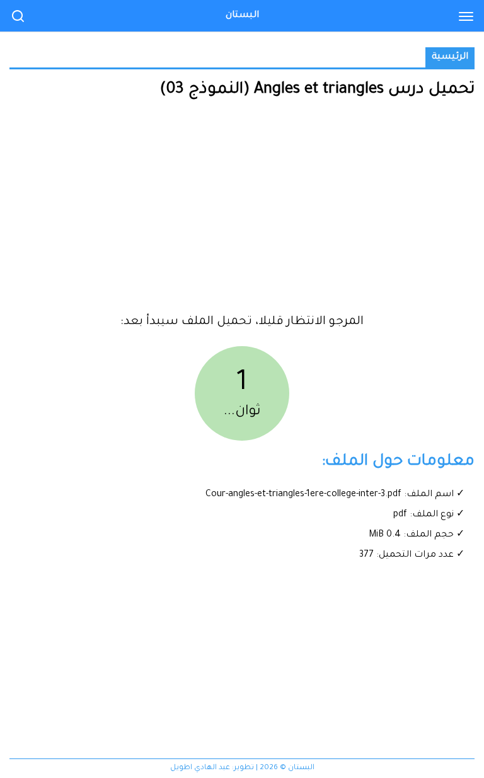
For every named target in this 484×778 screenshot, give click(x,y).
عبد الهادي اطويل (200, 768)
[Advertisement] (242, 211)
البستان (242, 16)
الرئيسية (450, 57)
